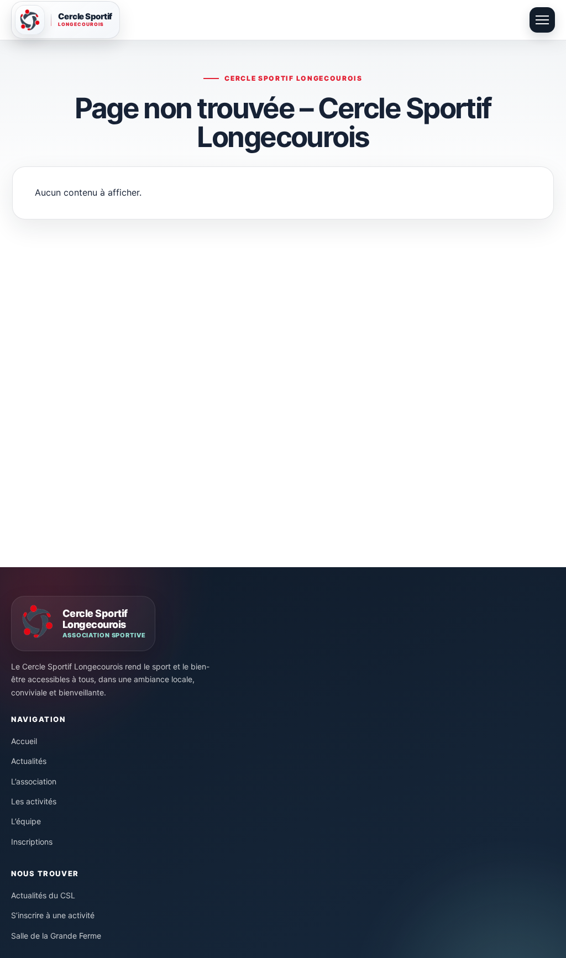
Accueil (24, 741)
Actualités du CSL (43, 895)
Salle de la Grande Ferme (56, 935)
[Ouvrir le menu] (542, 20)
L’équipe (26, 821)
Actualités (28, 761)
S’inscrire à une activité (53, 915)
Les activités (33, 801)
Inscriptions (32, 841)
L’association (33, 781)
